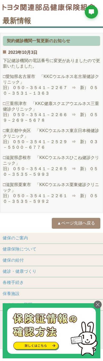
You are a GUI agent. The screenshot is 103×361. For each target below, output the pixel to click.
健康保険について (19, 249)
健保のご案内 (15, 238)
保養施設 (11, 293)
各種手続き (13, 282)
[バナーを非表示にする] (98, 305)
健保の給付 (13, 260)
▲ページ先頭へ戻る (76, 223)
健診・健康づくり (19, 271)
